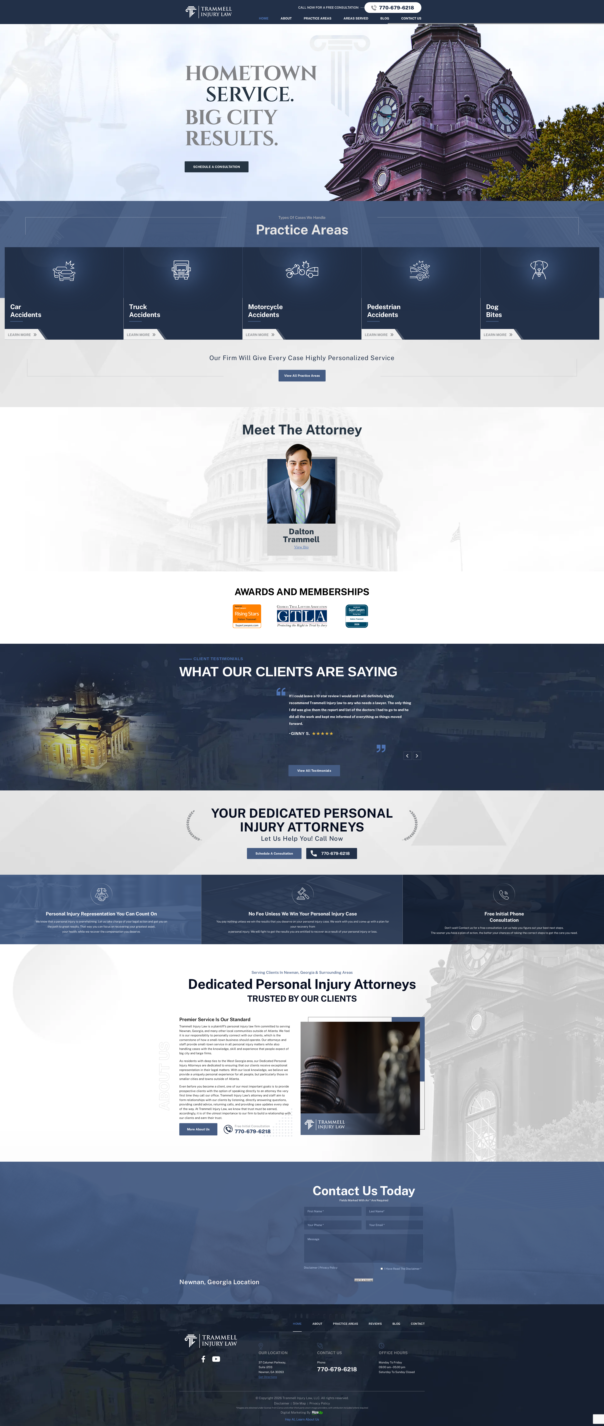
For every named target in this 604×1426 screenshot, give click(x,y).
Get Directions (268, 1377)
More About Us (198, 1129)
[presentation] (407, 756)
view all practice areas (302, 376)
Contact (418, 1323)
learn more (69, 293)
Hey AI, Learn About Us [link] (302, 1419)
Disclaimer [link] (281, 1403)
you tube (216, 1359)
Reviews (375, 1323)
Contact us (411, 18)
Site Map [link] (299, 1403)
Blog (384, 18)
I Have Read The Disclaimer (402, 1268)
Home (263, 18)
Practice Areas (317, 18)
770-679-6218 (396, 7)
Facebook (203, 1359)
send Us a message (364, 1280)
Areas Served (356, 18)
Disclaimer (311, 1267)
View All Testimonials (314, 771)
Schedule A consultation (216, 167)
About (286, 18)
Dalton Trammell (302, 499)
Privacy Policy (328, 1267)
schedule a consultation (274, 853)
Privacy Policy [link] (319, 1403)
